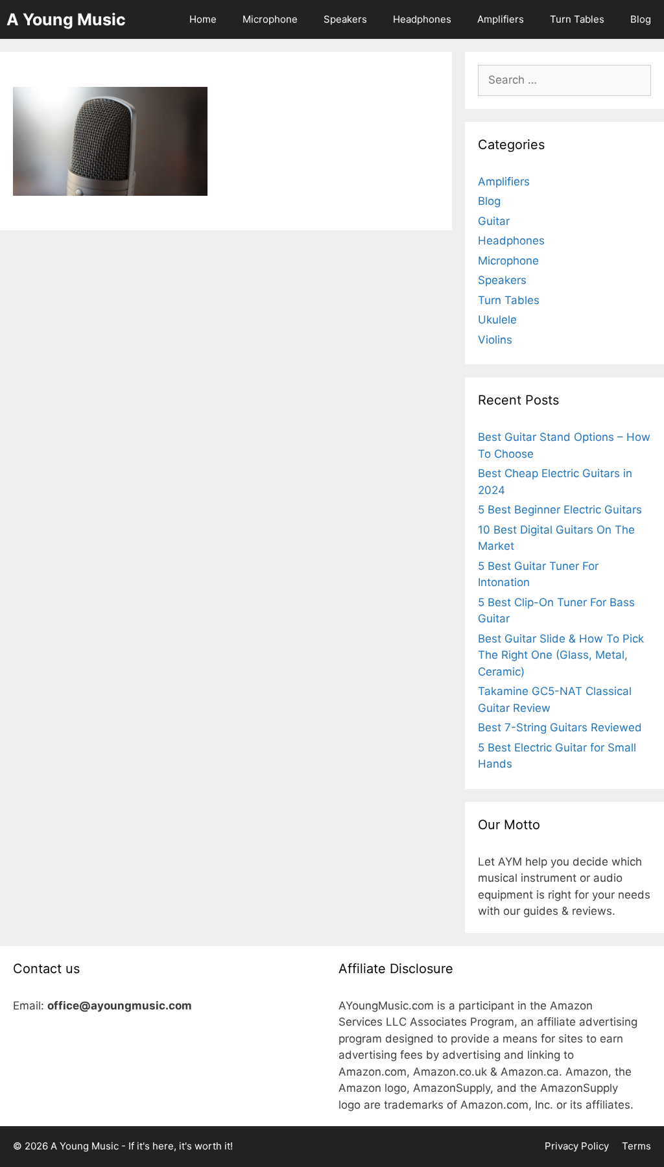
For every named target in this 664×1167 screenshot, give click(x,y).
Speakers (345, 19)
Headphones (422, 19)
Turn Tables (577, 19)
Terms (636, 1146)
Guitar (494, 221)
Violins (495, 339)
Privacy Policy (577, 1146)
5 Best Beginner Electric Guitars (560, 509)
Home (203, 19)
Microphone (270, 19)
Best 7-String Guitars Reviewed (560, 727)
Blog (640, 19)
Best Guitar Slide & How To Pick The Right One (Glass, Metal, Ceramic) (561, 655)
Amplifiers (500, 19)
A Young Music (66, 19)
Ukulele (497, 319)
